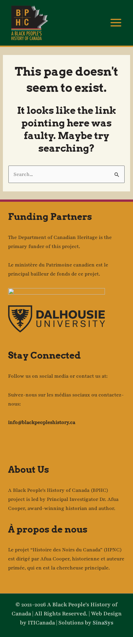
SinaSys (103, 622)
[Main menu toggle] (116, 23)
